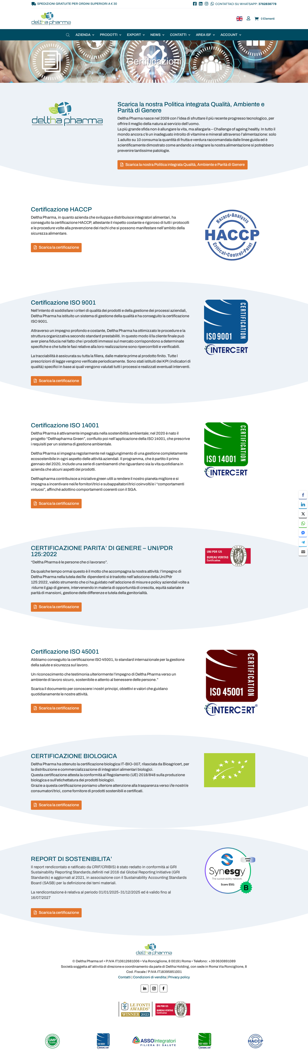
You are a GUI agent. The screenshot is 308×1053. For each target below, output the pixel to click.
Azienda (83, 35)
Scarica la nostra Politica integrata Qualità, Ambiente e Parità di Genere (185, 164)
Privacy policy (179, 977)
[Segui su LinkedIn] (144, 988)
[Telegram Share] (303, 542)
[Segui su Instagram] (154, 988)
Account (229, 35)
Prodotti (108, 35)
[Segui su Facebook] (163, 988)
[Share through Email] (303, 552)
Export (134, 35)
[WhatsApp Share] (303, 523)
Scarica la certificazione (59, 247)
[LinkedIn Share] (303, 504)
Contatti (178, 35)
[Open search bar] (68, 35)
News (155, 35)
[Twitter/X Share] (303, 514)
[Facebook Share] (303, 495)
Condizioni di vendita (149, 977)
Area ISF (203, 35)
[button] (303, 560)
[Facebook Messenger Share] (303, 533)
